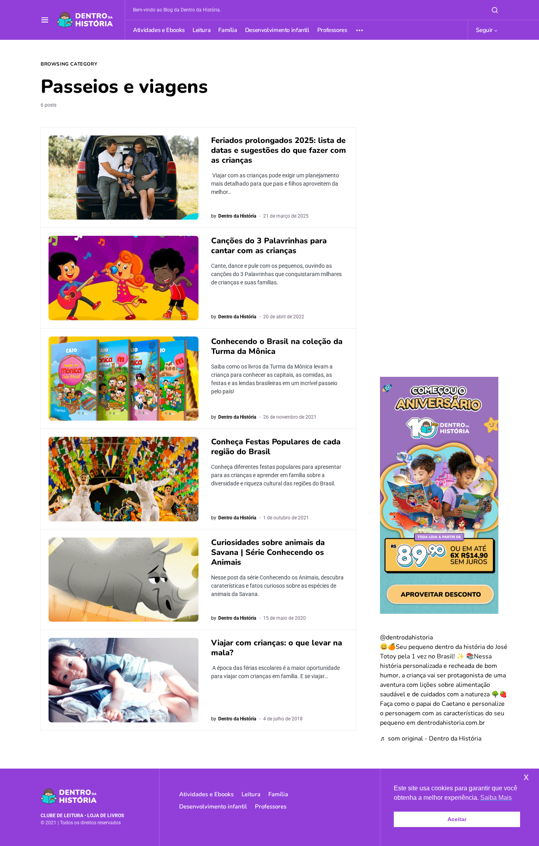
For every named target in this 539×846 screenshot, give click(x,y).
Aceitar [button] (456, 819)
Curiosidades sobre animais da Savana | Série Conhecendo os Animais (268, 552)
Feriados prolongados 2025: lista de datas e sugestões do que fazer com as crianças (278, 150)
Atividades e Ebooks (206, 794)
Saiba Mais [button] (496, 797)
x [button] (526, 776)
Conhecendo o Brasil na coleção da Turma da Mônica (276, 346)
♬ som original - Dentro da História (430, 738)
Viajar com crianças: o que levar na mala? (276, 647)
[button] (45, 19)
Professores (270, 806)
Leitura (250, 794)
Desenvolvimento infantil (213, 806)
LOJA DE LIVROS (105, 815)
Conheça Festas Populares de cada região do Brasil (276, 446)
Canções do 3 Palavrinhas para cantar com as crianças (269, 245)
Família (278, 794)
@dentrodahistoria (406, 637)
